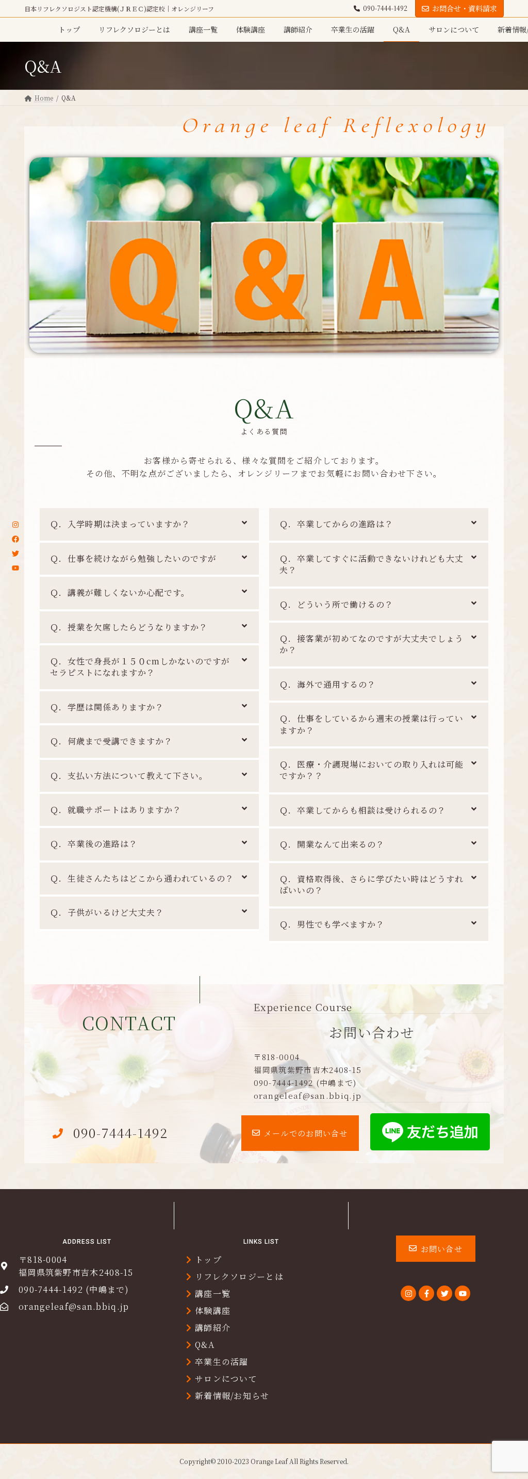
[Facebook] (15, 539)
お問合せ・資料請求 (464, 8)
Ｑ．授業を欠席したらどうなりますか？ (129, 627)
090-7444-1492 (385, 8)
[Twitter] (15, 553)
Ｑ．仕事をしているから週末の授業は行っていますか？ (371, 724)
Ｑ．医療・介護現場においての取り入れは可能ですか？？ (371, 770)
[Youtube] (15, 568)
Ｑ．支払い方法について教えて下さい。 (129, 776)
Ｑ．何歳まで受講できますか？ (111, 741)
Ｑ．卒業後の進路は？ (94, 844)
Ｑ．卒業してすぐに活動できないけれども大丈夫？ (371, 564)
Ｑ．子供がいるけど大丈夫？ (107, 912)
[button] (300, 1133)
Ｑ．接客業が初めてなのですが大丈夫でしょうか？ (371, 644)
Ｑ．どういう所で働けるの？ (336, 604)
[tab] (149, 525)
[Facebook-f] (426, 1293)
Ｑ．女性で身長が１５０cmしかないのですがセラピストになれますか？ (140, 666)
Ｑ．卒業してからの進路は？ (336, 524)
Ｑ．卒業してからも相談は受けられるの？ (362, 810)
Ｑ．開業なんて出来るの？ (332, 844)
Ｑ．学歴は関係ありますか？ (107, 707)
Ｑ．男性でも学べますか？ (332, 924)
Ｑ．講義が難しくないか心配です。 (120, 592)
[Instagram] (15, 524)
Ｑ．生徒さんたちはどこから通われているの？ (142, 878)
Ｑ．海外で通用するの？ (327, 684)
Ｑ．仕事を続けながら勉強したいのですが (133, 558)
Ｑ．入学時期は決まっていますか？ (120, 524)
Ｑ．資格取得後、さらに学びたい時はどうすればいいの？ (371, 884)
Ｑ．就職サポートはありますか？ (116, 810)
